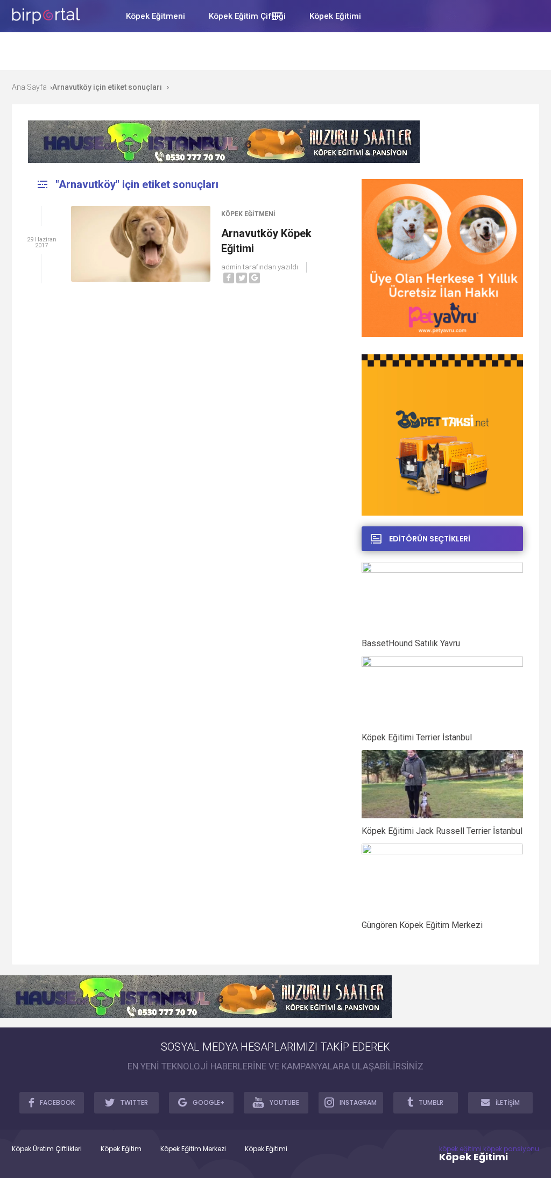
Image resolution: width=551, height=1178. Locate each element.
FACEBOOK (57, 1102)
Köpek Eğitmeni (248, 214)
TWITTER (134, 1102)
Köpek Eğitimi (266, 1149)
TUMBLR (431, 1102)
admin (231, 267)
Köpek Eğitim (121, 1149)
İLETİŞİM (508, 1102)
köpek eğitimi (460, 1148)
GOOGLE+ (208, 1102)
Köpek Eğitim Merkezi (193, 1149)
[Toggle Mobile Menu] (275, 15)
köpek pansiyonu (511, 1148)
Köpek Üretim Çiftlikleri (47, 1149)
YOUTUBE (284, 1102)
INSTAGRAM (358, 1102)
